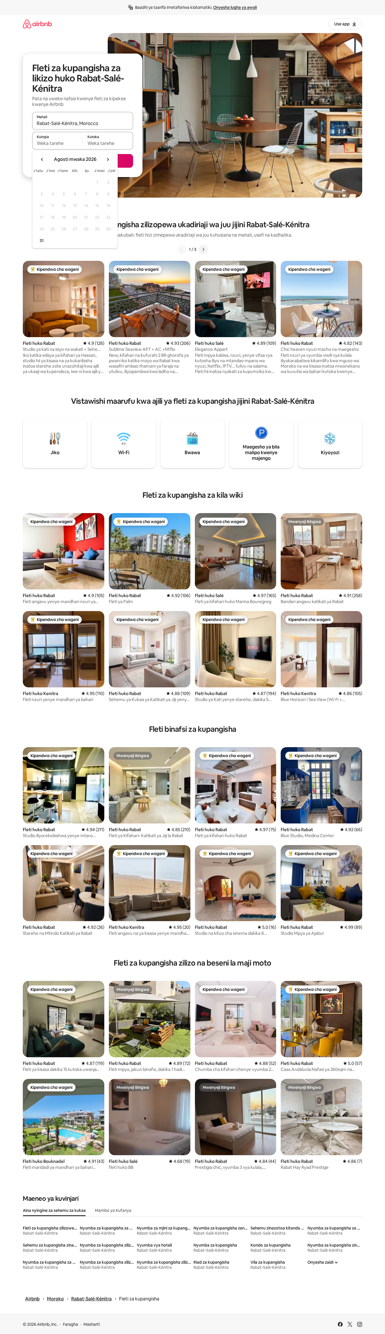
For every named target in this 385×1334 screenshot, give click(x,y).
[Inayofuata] (203, 249)
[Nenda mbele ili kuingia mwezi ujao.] (107, 159)
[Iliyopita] (182, 249)
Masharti (91, 1324)
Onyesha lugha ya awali (235, 7)
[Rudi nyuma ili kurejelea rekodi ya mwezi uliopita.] (42, 159)
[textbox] (57, 143)
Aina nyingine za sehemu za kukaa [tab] (54, 1210)
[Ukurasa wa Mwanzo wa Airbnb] (37, 24)
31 (42, 240)
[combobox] (83, 123)
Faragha (70, 1324)
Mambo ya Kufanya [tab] (113, 1210)
